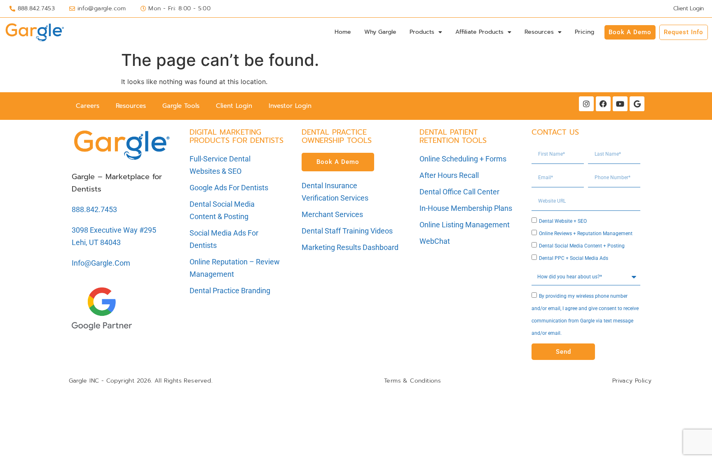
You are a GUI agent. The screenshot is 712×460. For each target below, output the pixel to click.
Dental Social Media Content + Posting (582, 246)
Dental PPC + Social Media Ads (573, 258)
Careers (87, 105)
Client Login (234, 105)
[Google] (637, 103)
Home (343, 32)
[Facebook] (603, 103)
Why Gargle (380, 32)
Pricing (584, 32)
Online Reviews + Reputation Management (585, 233)
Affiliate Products (479, 32)
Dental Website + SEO (563, 221)
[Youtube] (620, 103)
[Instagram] (586, 103)
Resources (539, 32)
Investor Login (290, 105)
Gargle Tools (180, 105)
